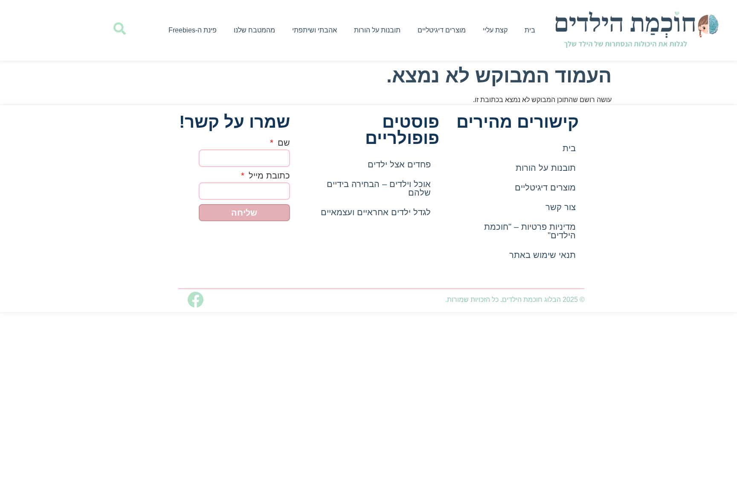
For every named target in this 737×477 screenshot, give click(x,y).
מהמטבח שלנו (254, 30)
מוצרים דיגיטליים (442, 30)
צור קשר (560, 207)
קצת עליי (495, 30)
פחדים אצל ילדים (399, 164)
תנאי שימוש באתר (542, 255)
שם (282, 142)
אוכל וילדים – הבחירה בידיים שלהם (379, 188)
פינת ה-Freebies (192, 30)
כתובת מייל (268, 175)
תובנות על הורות (377, 30)
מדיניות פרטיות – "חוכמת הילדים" (530, 231)
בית (530, 30)
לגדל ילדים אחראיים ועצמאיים (376, 212)
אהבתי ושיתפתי (314, 30)
